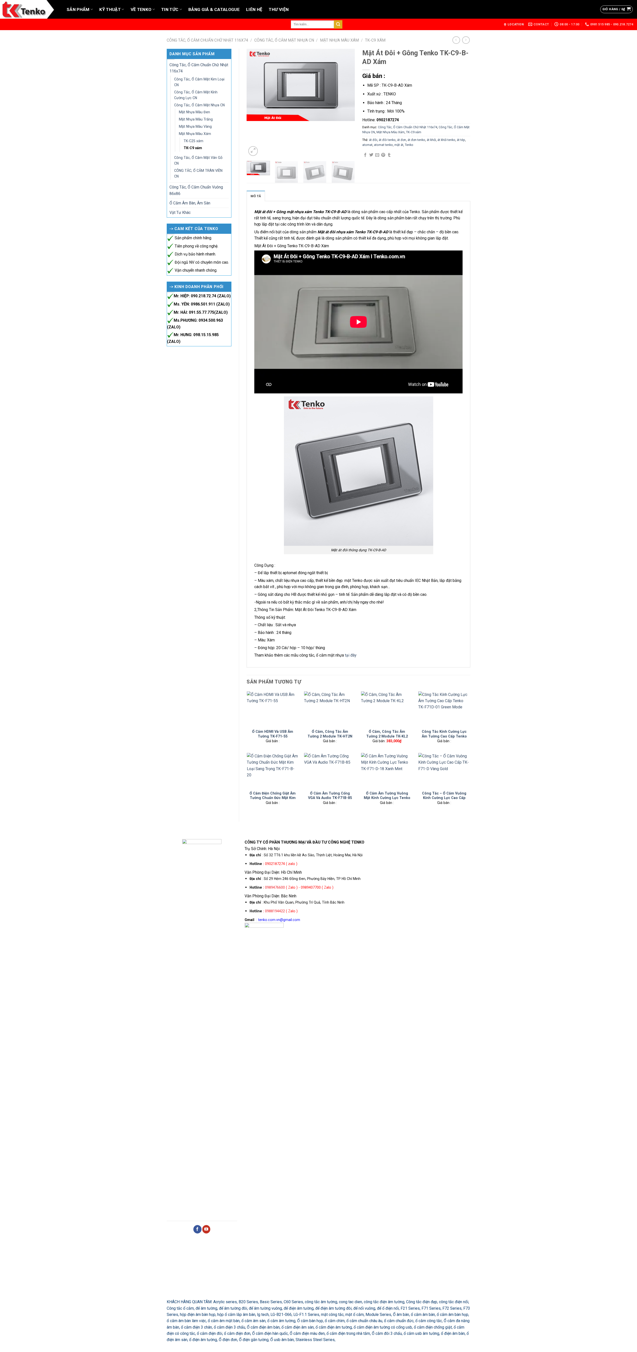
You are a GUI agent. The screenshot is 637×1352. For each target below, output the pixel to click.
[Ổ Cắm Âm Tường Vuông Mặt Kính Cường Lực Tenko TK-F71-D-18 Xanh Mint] (387, 770)
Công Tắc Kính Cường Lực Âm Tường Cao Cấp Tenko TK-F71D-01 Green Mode (444, 736)
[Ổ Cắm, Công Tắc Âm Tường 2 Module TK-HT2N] (330, 708)
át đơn (401, 140)
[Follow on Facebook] (197, 1229)
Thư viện (279, 9)
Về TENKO (141, 9)
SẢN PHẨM (78, 9)
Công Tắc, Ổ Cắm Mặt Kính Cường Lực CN (195, 95)
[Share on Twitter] (371, 155)
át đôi (373, 140)
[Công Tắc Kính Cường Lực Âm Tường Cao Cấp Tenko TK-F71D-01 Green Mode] (444, 708)
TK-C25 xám (193, 141)
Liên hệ (254, 9)
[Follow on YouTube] (206, 1229)
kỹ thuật (110, 9)
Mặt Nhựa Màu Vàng (195, 126)
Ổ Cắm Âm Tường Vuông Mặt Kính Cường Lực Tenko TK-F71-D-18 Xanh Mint (387, 797)
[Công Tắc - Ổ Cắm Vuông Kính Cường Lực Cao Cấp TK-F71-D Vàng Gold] (444, 770)
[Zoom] (253, 151)
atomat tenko (383, 145)
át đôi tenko (387, 140)
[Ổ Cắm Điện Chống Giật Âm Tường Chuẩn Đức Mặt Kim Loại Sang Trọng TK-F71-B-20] (273, 770)
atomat (367, 145)
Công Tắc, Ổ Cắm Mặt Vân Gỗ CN (198, 160)
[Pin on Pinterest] (383, 155)
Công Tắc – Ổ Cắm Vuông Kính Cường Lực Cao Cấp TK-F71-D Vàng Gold (444, 797)
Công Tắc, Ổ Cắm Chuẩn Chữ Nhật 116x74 (207, 40)
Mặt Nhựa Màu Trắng (196, 119)
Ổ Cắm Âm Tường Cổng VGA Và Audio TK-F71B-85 (330, 795)
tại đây (350, 655)
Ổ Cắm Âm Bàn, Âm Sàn (189, 203)
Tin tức (169, 9)
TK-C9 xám (375, 40)
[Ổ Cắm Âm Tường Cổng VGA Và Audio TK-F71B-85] (330, 770)
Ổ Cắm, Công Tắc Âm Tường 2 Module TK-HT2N (330, 734)
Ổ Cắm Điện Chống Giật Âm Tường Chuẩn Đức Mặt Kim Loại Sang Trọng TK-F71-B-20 (272, 800)
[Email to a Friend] (377, 155)
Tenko (409, 145)
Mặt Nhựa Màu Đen (194, 112)
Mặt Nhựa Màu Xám (339, 40)
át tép (461, 140)
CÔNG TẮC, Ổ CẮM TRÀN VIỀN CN (198, 173)
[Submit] (338, 24)
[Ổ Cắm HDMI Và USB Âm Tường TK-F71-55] (273, 708)
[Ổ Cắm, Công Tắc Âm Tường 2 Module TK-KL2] (387, 708)
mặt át (398, 145)
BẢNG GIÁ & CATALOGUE (214, 9)
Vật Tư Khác (180, 212)
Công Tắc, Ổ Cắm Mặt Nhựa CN (284, 40)
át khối (431, 140)
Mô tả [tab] (256, 196)
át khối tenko (446, 140)
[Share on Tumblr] (389, 155)
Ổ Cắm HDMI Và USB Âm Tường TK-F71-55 (272, 734)
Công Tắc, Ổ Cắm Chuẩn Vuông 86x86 (196, 190)
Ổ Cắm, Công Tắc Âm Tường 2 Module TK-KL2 (387, 734)
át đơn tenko (416, 140)
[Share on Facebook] (365, 155)
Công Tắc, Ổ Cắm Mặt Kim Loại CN (199, 82)
